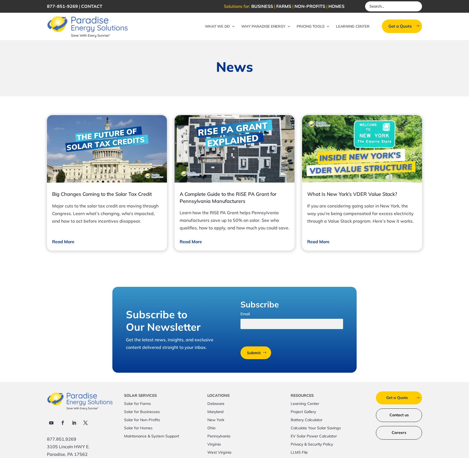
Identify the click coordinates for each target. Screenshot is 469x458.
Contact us (399, 414)
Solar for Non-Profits (142, 420)
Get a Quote (400, 26)
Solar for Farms (137, 404)
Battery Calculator (306, 420)
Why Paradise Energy (263, 26)
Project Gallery (303, 412)
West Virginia (219, 452)
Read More (63, 241)
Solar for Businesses (142, 412)
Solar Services (140, 396)
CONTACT (91, 6)
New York (215, 420)
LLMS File (299, 452)
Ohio (211, 428)
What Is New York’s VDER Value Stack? (352, 194)
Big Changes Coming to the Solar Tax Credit (102, 194)
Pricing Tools (311, 26)
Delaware (215, 404)
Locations (218, 396)
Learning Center (352, 26)
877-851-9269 (62, 6)
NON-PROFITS (309, 6)
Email (245, 313)
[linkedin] (74, 422)
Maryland (215, 412)
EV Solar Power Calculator (314, 436)
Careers (399, 432)
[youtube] (51, 422)
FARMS (283, 6)
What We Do (217, 26)
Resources (302, 396)
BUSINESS (262, 6)
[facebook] (62, 422)
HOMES (336, 6)
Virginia (214, 444)
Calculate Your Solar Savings (316, 428)
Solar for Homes (138, 428)
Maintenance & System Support (151, 436)
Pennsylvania (218, 436)
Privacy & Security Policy (312, 444)
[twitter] (85, 422)
